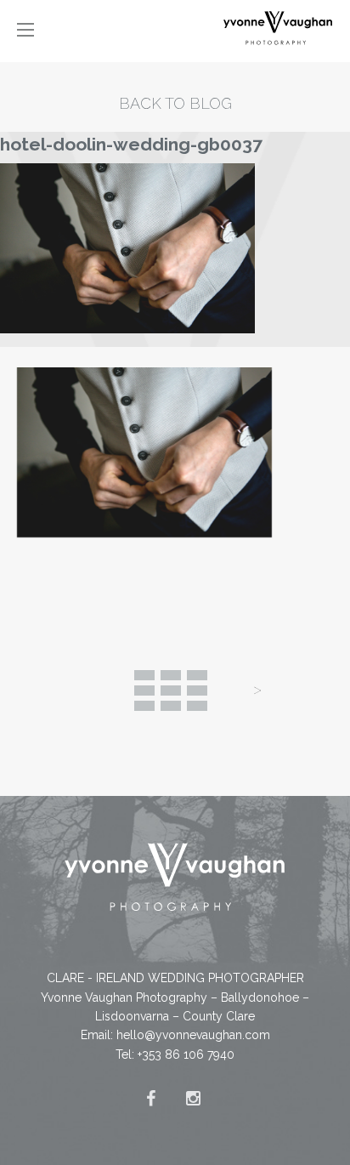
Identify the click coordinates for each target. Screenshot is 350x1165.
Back (170, 690)
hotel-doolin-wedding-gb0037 (131, 144)
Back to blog (175, 103)
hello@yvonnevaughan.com (193, 1035)
